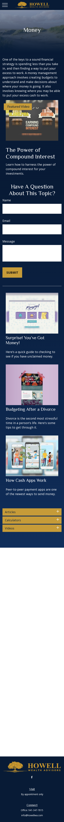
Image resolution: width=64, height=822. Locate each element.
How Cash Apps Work (26, 480)
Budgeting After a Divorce (30, 409)
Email (6, 221)
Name (6, 200)
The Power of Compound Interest (30, 153)
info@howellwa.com (32, 815)
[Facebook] (32, 777)
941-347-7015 (35, 810)
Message (8, 241)
